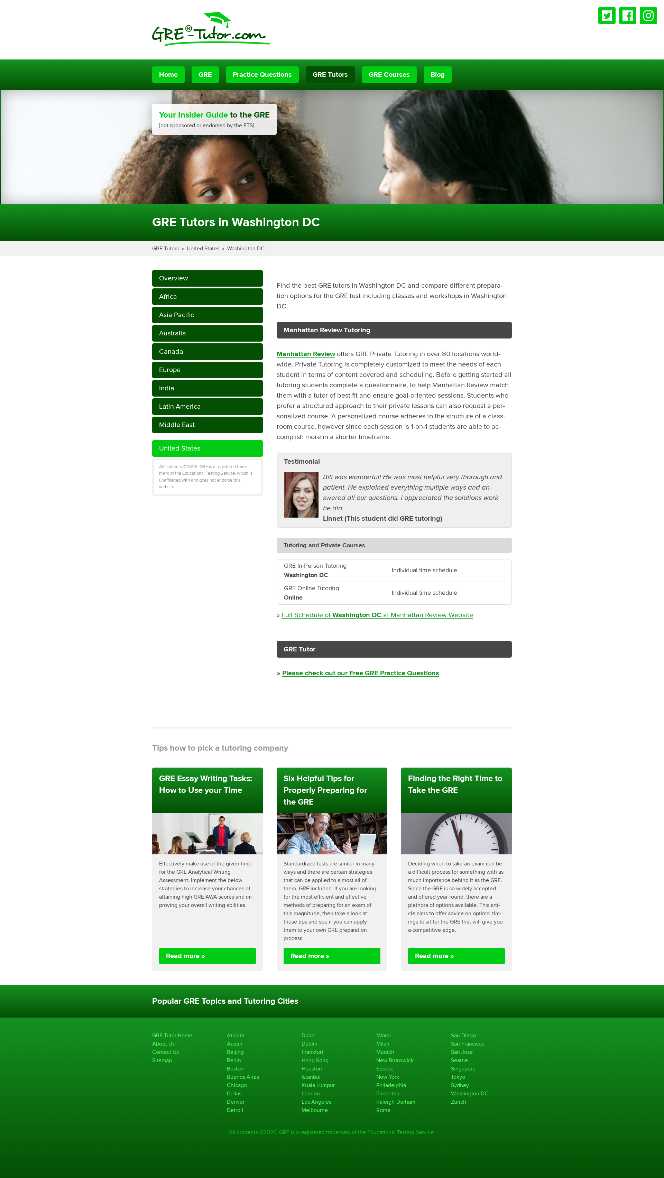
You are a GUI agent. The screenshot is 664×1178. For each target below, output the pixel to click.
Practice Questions (262, 75)
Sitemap (162, 1060)
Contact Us (165, 1052)
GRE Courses (389, 75)
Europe (170, 370)
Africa (168, 296)
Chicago (237, 1085)
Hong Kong (315, 1060)
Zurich (458, 1101)
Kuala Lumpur (318, 1085)
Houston (312, 1068)
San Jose (462, 1052)
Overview (173, 278)
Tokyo (458, 1077)
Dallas (234, 1093)
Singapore (463, 1068)
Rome (383, 1110)
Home (168, 75)
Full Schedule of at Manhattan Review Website (377, 615)
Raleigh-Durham (395, 1101)
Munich (385, 1052)
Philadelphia (391, 1085)
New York (387, 1077)
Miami (383, 1035)
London (311, 1093)
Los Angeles (316, 1101)
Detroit (235, 1110)
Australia (172, 333)
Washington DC (246, 248)
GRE (205, 75)
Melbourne (315, 1110)
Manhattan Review (306, 354)
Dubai (309, 1035)
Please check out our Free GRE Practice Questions (360, 673)
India (166, 388)
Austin (234, 1043)
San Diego (463, 1035)
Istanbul (311, 1077)
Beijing (235, 1052)
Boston (235, 1068)
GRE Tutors (330, 75)
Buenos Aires (243, 1077)
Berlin (234, 1060)
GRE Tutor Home (172, 1035)
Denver (236, 1101)
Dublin (309, 1043)
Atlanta (235, 1035)
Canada (171, 351)
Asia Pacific (176, 315)
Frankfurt (312, 1052)
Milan (382, 1043)
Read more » (185, 956)
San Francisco (468, 1043)
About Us (163, 1043)
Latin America (180, 406)
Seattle (459, 1060)
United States (203, 248)
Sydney (460, 1085)
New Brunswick (395, 1060)
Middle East (177, 425)
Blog (438, 75)
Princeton (387, 1093)
